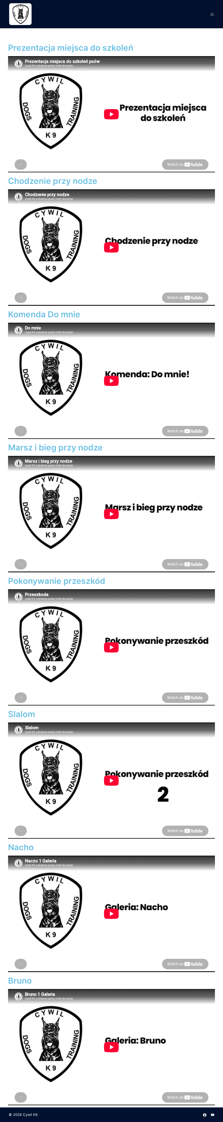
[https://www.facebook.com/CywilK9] (204, 1114)
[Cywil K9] (20, 14)
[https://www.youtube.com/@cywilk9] (212, 1114)
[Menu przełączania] (212, 14)
